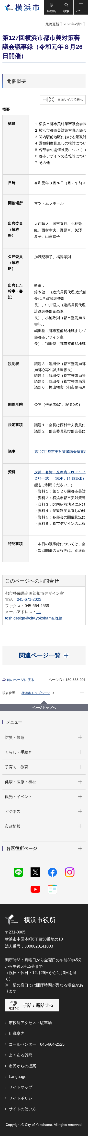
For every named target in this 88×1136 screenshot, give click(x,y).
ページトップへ (44, 708)
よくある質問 (20, 1055)
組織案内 (16, 1033)
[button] (51, 7)
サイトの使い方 (22, 1109)
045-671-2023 (29, 599)
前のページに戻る (20, 680)
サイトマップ (20, 1087)
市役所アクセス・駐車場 (30, 1023)
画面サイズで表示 (70, 99)
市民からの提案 (22, 1066)
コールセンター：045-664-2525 (37, 1044)
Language (17, 1077)
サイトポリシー (22, 1098)
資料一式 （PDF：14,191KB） (60, 478)
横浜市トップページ (36, 693)
